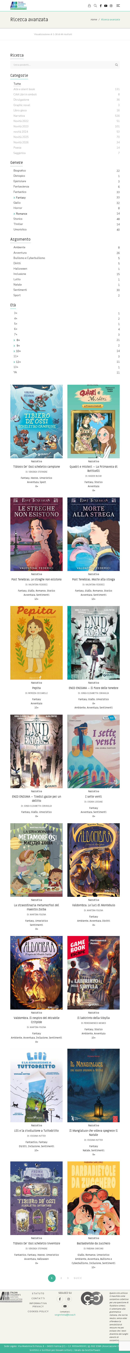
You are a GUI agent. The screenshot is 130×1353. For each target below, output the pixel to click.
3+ (15, 313)
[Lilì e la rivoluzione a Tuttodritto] (36, 1085)
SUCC (78, 1278)
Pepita (36, 688)
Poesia (17, 148)
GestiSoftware (92, 1350)
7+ (15, 334)
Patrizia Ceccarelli (38, 693)
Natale (17, 284)
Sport (17, 295)
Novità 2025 (21, 137)
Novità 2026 (21, 142)
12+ (18, 362)
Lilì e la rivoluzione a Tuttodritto (36, 1131)
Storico (17, 219)
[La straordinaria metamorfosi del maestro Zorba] (36, 860)
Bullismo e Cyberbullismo (29, 258)
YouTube (105, 5)
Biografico (19, 170)
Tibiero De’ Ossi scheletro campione (36, 467)
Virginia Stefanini (38, 472)
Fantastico (19, 192)
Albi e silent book (24, 89)
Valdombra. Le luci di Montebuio (93, 905)
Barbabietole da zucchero (93, 1243)
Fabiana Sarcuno (95, 1248)
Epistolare (19, 181)
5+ (15, 324)
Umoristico (20, 229)
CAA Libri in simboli (25, 94)
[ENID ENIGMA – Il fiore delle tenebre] (93, 643)
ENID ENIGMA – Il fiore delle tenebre (93, 688)
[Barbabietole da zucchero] (93, 1198)
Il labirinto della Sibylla (93, 1018)
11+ (15, 356)
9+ (18, 346)
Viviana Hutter (38, 1136)
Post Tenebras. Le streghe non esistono (36, 579)
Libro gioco (20, 110)
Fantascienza (21, 186)
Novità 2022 (21, 121)
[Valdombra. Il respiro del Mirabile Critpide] (36, 973)
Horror (17, 208)
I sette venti (93, 797)
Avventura (19, 253)
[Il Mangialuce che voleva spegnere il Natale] (93, 1085)
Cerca (116, 65)
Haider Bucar (95, 476)
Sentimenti (20, 290)
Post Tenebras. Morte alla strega (93, 579)
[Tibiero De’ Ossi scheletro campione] (36, 421)
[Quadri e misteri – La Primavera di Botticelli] (93, 421)
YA (15, 372)
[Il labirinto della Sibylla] (93, 973)
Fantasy (21, 198)
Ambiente (19, 247)
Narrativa (36, 461)
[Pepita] (36, 643)
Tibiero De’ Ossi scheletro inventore (36, 1243)
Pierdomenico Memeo (95, 1023)
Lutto (17, 279)
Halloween (20, 269)
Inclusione (19, 274)
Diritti (17, 263)
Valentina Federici (37, 584)
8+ (18, 340)
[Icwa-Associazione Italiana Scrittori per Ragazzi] (18, 5)
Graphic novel (21, 105)
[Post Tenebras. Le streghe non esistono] (36, 534)
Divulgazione (21, 100)
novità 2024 (20, 132)
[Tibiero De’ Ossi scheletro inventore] (36, 1198)
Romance (21, 214)
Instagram (111, 5)
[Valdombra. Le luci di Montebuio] (93, 860)
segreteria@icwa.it (65, 1315)
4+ (15, 318)
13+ (15, 367)
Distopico (19, 176)
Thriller (18, 224)
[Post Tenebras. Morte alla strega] (93, 534)
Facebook (101, 5)
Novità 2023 (21, 126)
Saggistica (19, 153)
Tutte (17, 84)
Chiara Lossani (95, 801)
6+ (15, 329)
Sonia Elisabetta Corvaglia (95, 693)
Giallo (17, 203)
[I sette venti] (93, 751)
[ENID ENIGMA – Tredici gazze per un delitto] (36, 751)
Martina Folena (38, 914)
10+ (18, 351)
